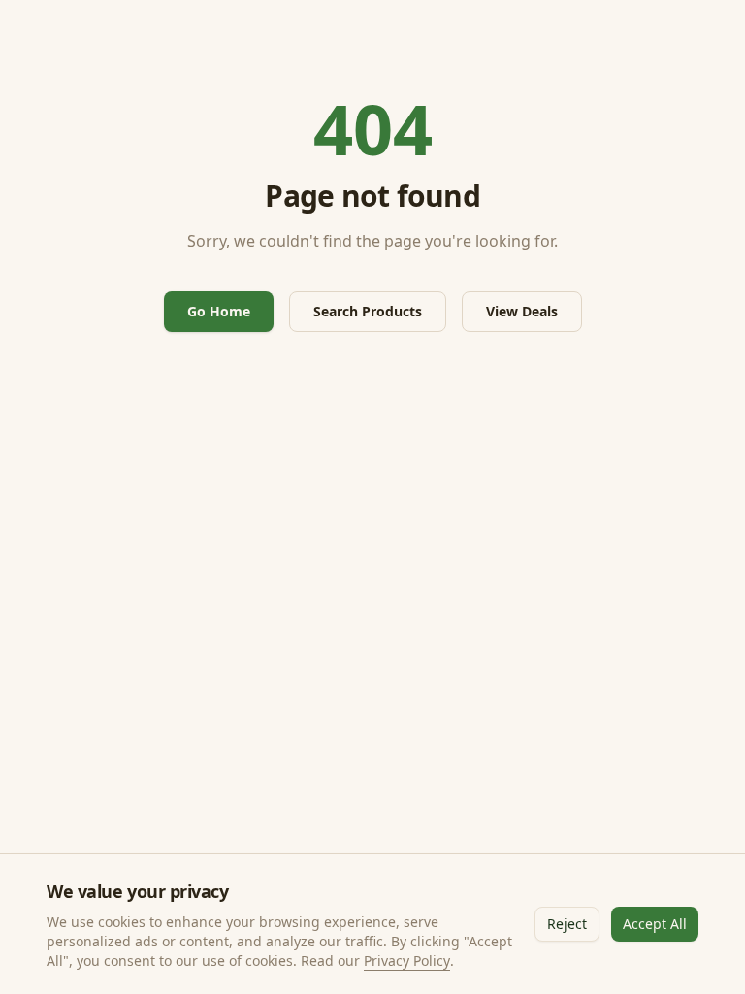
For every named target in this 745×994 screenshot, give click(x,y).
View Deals (522, 311)
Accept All (655, 923)
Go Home (218, 311)
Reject (567, 923)
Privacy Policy (407, 960)
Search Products (367, 311)
